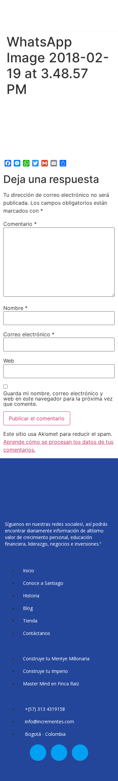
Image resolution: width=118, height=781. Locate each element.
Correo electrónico (28, 334)
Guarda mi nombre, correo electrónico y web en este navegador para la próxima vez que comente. (58, 398)
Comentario (20, 223)
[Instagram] (59, 752)
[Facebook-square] (38, 752)
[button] (110, 19)
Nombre (15, 308)
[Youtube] (80, 752)
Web (8, 360)
